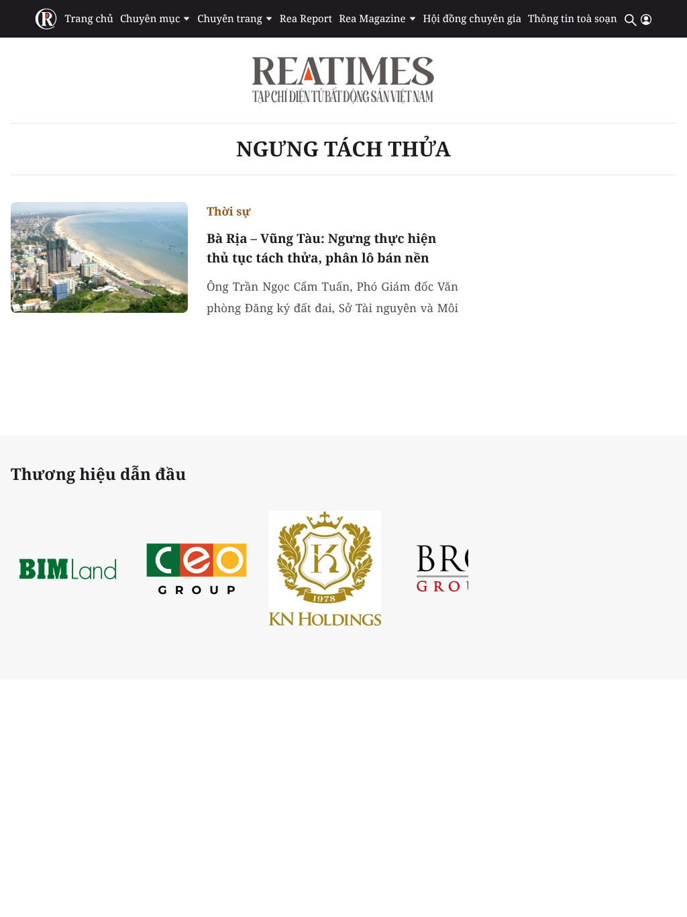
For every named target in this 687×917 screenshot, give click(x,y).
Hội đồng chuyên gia (472, 19)
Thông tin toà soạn (572, 19)
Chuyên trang (229, 19)
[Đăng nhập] (646, 19)
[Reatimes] (343, 80)
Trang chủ (88, 19)
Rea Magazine (372, 19)
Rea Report (306, 19)
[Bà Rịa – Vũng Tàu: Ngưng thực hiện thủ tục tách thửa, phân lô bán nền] (99, 257)
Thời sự (229, 211)
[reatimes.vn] (46, 19)
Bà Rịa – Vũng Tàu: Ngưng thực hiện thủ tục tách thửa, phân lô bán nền (321, 248)
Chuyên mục (150, 19)
